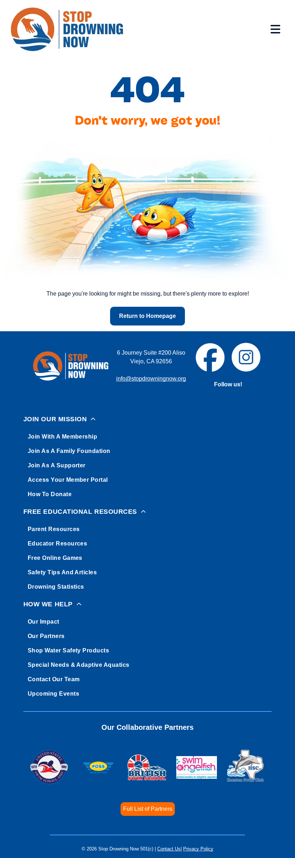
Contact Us (169, 849)
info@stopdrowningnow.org (151, 379)
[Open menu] (275, 29)
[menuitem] (147, 455)
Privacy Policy (198, 849)
